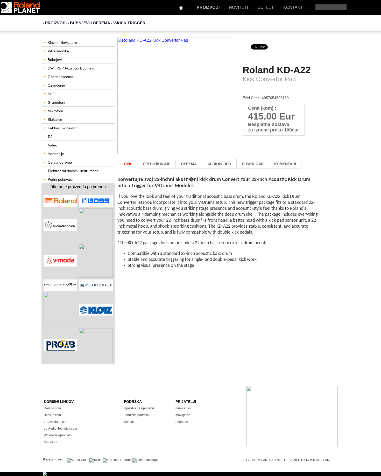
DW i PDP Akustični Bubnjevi (71, 68)
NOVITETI (238, 7)
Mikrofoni (55, 111)
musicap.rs (183, 408)
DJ (50, 137)
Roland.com (52, 408)
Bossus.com (52, 415)
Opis (128, 164)
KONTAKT (293, 7)
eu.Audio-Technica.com (60, 428)
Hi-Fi (51, 94)
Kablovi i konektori (62, 128)
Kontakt (129, 422)
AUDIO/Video (219, 164)
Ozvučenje (56, 85)
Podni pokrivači (60, 179)
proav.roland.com (56, 422)
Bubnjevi (55, 60)
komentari (285, 164)
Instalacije (56, 154)
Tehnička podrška (136, 415)
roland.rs (181, 422)
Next (228, 100)
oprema (189, 164)
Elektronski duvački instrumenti (73, 171)
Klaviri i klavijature (62, 42)
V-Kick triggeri (129, 23)
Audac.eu (50, 442)
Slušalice (55, 119)
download (253, 164)
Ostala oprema (60, 162)
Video (52, 145)
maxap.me (182, 415)
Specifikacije (156, 164)
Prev (124, 100)
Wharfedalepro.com (58, 435)
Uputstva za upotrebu (139, 408)
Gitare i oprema (60, 77)
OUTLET (265, 7)
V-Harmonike (58, 51)
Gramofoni (56, 102)
